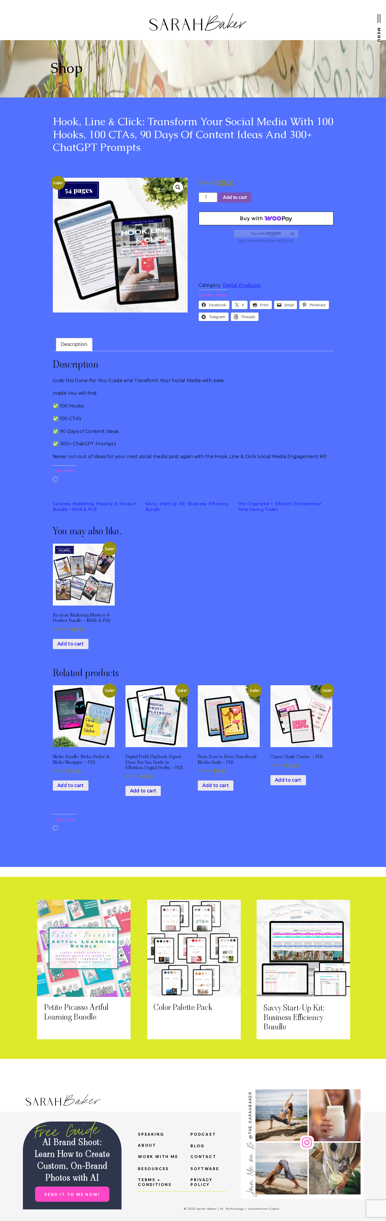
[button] (178, 187)
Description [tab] (74, 344)
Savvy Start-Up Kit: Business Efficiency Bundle (294, 1017)
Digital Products (242, 285)
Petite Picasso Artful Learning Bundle (76, 1012)
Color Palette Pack (182, 1007)
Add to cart (235, 197)
